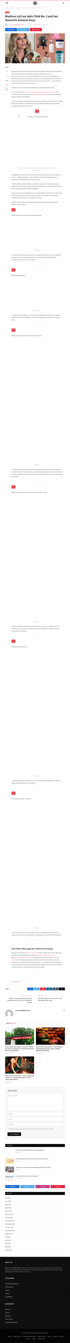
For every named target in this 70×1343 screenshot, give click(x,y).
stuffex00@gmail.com (17, 24)
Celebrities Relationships (12, 1283)
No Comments (37, 24)
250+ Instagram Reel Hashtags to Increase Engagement (30, 1150)
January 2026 (9, 1217)
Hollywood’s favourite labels (24, 957)
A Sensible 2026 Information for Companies (27, 1176)
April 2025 (8, 1247)
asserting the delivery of (41, 94)
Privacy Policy (9, 1319)
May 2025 (8, 1243)
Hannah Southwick (31, 953)
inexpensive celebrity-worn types (45, 955)
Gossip (7, 12)
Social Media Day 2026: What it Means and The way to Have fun (32, 1159)
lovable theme (41, 1338)
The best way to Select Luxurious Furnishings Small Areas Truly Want (33, 1167)
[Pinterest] (7, 85)
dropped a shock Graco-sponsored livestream (41, 92)
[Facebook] (7, 71)
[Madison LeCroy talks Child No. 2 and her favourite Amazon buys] (35, 48)
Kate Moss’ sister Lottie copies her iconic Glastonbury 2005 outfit (50, 1000)
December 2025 (10, 1221)
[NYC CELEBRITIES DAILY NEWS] (35, 3)
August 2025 (9, 1234)
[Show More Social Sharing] (44, 29)
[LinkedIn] (7, 80)
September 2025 (10, 1230)
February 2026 (9, 1214)
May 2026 (8, 1204)
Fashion (7, 1290)
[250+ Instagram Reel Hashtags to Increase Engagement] (9, 1152)
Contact (7, 1312)
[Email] (7, 89)
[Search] (63, 3)
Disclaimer (8, 1316)
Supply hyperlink (16, 981)
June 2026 (8, 1201)
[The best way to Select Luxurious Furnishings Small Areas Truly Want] (9, 1169)
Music (34, 1338)
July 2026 (7, 1198)
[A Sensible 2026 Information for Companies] (9, 1178)
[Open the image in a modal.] (37, 111)
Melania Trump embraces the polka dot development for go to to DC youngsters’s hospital (19, 1001)
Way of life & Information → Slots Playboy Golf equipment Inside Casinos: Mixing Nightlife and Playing (49, 1049)
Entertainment (9, 1287)
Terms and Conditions (11, 1322)
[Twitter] (7, 76)
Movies (29, 1338)
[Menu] (7, 3)
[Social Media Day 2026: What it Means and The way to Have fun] (9, 1161)
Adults (10, 1336)
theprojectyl (35, 1333)
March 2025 (8, 1250)
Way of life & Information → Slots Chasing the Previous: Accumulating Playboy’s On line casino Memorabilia (19, 1078)
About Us (7, 1309)
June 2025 (8, 1240)
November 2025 (10, 1224)
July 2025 (7, 1237)
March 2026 (8, 1211)
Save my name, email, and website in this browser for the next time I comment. (31, 1129)
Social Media (8, 1296)
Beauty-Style (17, 1336)
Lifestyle (61, 1336)
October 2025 (9, 1227)
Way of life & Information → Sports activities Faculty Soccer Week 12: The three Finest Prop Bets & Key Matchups (19, 1049)
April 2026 (8, 1208)
